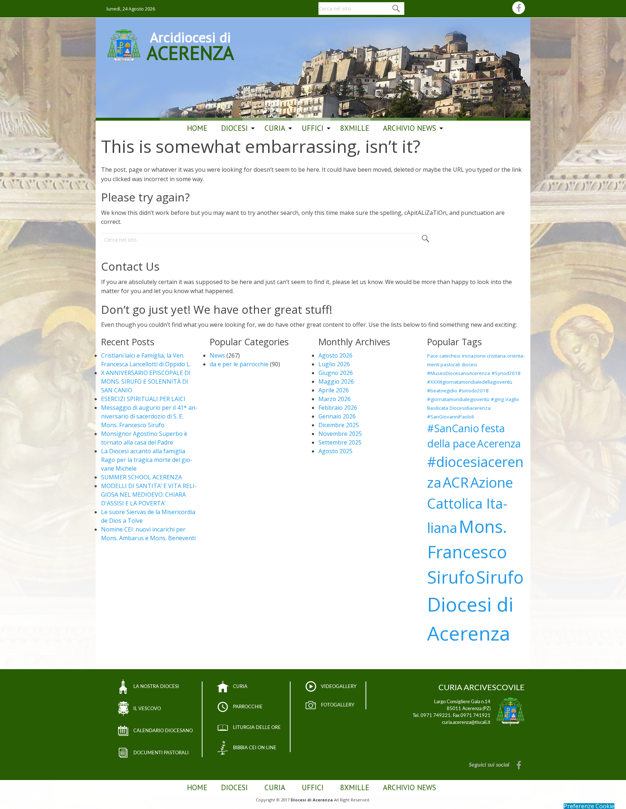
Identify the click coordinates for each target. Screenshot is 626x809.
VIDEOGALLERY (338, 686)
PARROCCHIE (248, 707)
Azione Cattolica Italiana (470, 505)
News (217, 355)
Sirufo (499, 577)
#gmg (497, 399)
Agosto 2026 (335, 355)
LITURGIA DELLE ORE (257, 727)
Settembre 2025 (340, 442)
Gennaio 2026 (337, 416)
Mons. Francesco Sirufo (467, 552)
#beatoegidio (442, 390)
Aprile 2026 (333, 390)
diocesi (469, 364)
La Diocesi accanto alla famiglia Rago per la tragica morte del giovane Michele (146, 459)
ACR (456, 482)
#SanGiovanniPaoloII (450, 416)
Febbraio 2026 (337, 408)
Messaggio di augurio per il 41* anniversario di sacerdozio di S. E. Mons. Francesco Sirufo (149, 416)
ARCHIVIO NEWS (409, 128)
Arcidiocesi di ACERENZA (190, 45)
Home (197, 128)
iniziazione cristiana (484, 356)
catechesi (449, 356)
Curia (274, 128)
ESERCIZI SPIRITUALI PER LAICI (143, 399)
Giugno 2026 (335, 373)
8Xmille (354, 128)
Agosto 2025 (335, 451)
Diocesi (234, 128)
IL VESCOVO (147, 708)
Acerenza (499, 443)
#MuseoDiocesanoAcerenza (458, 373)
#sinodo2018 (474, 390)
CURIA (240, 686)
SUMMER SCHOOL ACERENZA (141, 477)
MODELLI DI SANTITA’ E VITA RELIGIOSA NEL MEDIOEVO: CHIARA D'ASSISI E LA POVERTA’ (149, 494)
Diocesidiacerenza (470, 408)
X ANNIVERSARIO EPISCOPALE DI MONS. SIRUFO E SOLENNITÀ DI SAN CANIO (146, 381)
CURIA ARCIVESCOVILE (481, 688)
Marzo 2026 (334, 399)
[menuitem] (197, 128)
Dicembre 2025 (338, 425)
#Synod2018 (506, 373)
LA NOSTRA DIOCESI (156, 686)
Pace (432, 356)
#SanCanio (453, 428)
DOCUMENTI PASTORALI (161, 753)
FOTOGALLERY (337, 705)
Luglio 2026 (334, 364)
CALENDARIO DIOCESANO (163, 731)
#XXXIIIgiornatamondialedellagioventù (469, 382)
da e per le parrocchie (239, 364)
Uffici (313, 128)
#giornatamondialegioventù (458, 399)
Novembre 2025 (340, 434)
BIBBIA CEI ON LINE (254, 748)
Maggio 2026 (336, 381)
